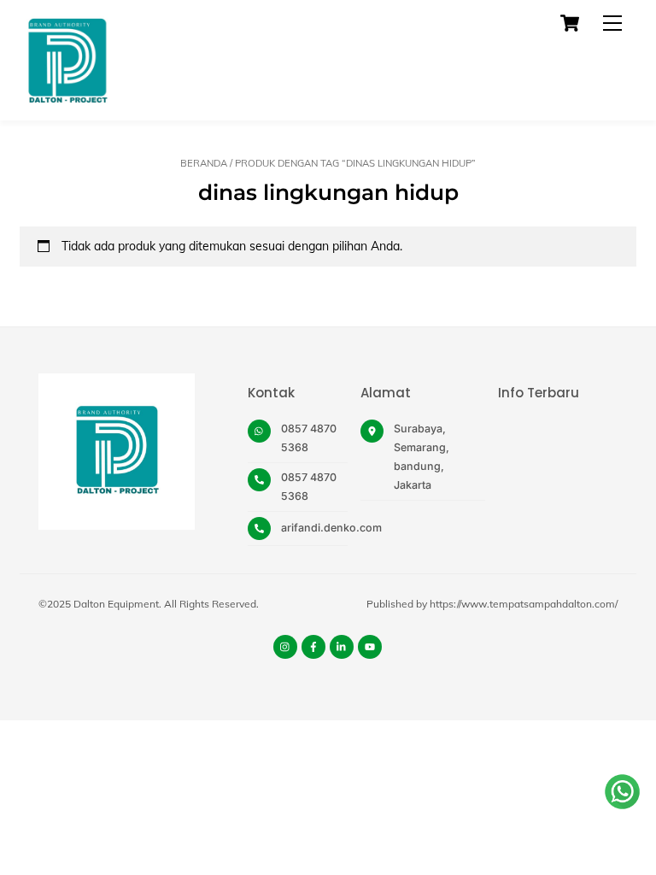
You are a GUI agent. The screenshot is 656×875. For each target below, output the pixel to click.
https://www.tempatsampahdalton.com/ (524, 603)
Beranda (203, 163)
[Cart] (570, 23)
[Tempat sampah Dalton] (67, 99)
